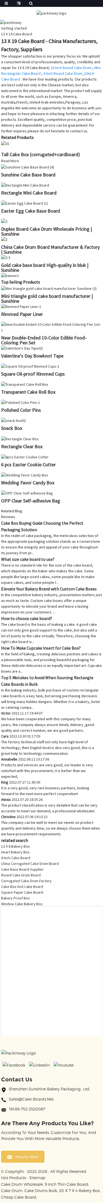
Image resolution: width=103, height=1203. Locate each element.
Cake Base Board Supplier (22, 869)
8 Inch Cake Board (15, 857)
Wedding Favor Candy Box (27, 482)
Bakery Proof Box (15, 898)
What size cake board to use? (28, 559)
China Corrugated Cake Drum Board (30, 863)
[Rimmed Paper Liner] (21, 306)
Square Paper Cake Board (22, 892)
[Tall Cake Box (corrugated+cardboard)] (5, 143)
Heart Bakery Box (15, 852)
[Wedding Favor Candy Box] (24, 474)
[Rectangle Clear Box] (19, 438)
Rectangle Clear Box (22, 446)
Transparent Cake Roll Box (28, 392)
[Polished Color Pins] (20, 402)
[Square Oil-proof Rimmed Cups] (30, 366)
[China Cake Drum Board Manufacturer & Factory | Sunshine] (4, 239)
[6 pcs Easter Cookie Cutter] (25, 456)
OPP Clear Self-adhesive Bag (30, 501)
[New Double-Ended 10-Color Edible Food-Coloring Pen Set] (51, 326)
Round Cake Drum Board (21, 875)
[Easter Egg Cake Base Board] (24, 203)
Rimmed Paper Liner (22, 314)
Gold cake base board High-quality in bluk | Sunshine (44, 267)
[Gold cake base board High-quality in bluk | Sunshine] (5, 257)
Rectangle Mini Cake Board (29, 193)
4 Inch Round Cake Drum (62, 73)
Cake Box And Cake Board (22, 886)
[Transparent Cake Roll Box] (24, 384)
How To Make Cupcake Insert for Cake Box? (41, 648)
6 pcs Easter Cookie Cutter (28, 464)
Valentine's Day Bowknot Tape (32, 356)
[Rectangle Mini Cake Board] (25, 184)
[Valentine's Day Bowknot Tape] (22, 347)
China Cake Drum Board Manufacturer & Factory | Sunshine (50, 249)
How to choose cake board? (26, 618)
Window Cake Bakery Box (21, 903)
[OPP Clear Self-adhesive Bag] (27, 492)
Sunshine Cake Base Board (28, 175)
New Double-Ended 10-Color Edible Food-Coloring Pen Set (44, 340)
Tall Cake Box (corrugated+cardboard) (40, 154)
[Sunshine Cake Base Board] (27, 166)
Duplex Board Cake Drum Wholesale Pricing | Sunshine (46, 231)
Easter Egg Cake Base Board (30, 211)
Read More (10, 160)
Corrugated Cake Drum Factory (26, 880)
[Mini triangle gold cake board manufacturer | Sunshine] (49, 287)
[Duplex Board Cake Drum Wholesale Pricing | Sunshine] (4, 221)
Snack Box (11, 428)
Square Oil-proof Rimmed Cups (33, 374)
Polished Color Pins (21, 410)
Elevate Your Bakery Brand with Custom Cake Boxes (49, 589)
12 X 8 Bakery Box (15, 846)
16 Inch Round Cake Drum (71, 67)
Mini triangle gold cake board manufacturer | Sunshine (47, 298)
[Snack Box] (13, 420)
